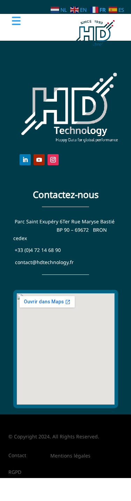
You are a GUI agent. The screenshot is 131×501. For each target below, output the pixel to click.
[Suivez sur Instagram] (53, 159)
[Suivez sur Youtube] (39, 159)
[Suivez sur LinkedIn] (25, 159)
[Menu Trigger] (16, 20)
